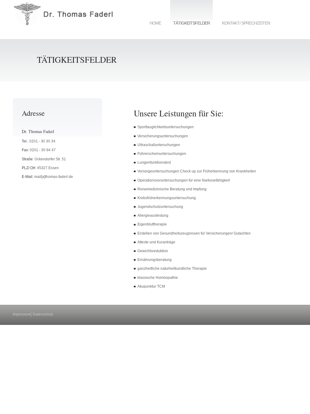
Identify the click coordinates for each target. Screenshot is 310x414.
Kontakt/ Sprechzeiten (246, 23)
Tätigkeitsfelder (191, 23)
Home (155, 23)
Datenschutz (43, 314)
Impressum (22, 314)
